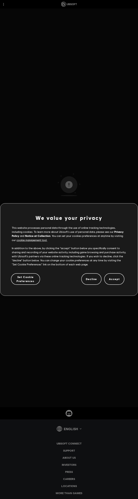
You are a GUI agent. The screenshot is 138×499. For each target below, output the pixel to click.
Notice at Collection (37, 235)
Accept (114, 279)
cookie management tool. (31, 240)
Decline (91, 279)
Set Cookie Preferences (25, 279)
